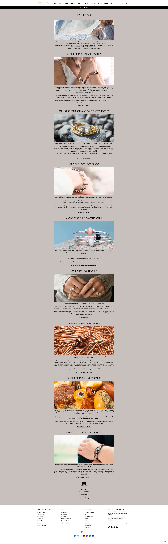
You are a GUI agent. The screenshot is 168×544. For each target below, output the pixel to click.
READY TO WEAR (82, 3)
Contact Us (40, 520)
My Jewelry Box (64, 516)
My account (64, 512)
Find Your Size (40, 516)
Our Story (87, 514)
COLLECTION (108, 3)
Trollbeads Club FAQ (65, 520)
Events (86, 520)
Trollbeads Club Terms (66, 523)
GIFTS (100, 3)
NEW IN (61, 3)
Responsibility (88, 525)
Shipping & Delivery (41, 512)
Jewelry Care (40, 518)
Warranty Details (41, 514)
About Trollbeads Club (66, 518)
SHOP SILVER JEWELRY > (84, 105)
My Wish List (64, 514)
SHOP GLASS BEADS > (84, 212)
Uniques (86, 518)
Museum (39, 523)
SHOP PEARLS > (84, 318)
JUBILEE (54, 3)
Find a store (87, 527)
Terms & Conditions (42, 525)
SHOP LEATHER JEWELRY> (84, 477)
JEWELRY (93, 3)
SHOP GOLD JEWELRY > (84, 158)
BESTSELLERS (70, 3)
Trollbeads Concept (89, 512)
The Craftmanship (89, 516)
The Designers (88, 523)
